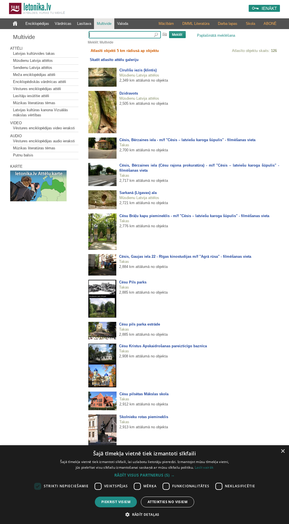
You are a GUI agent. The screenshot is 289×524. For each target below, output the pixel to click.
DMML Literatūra (195, 23)
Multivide (104, 23)
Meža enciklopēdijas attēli (34, 75)
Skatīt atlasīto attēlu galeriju (114, 60)
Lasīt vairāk (204, 467)
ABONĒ (270, 23)
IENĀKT (269, 8)
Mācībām (166, 23)
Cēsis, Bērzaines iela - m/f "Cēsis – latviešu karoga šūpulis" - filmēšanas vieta (187, 140)
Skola (250, 23)
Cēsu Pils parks (132, 282)
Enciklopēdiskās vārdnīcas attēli (39, 82)
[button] (144, 475)
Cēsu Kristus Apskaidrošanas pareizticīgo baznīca (163, 346)
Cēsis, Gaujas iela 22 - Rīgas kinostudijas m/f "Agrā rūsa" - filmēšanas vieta (185, 256)
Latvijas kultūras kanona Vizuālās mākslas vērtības (40, 112)
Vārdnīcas (63, 23)
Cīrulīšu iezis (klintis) (138, 70)
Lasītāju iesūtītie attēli (31, 96)
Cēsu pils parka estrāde (139, 324)
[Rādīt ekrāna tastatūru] (164, 34)
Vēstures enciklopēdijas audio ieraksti (44, 141)
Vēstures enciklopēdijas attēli (37, 89)
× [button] (283, 451)
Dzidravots (128, 93)
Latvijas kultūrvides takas (34, 53)
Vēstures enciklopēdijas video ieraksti (44, 128)
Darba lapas (227, 23)
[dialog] (144, 484)
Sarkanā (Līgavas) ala (138, 193)
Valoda (122, 23)
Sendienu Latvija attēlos (32, 68)
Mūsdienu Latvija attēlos (33, 60)
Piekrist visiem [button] (115, 501)
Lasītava (84, 23)
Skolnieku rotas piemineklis (143, 417)
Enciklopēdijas (37, 23)
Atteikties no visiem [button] (167, 501)
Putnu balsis (23, 155)
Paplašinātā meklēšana (216, 35)
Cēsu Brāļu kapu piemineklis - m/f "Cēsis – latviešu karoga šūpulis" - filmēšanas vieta (194, 216)
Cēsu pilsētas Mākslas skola (143, 394)
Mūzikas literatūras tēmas (34, 103)
